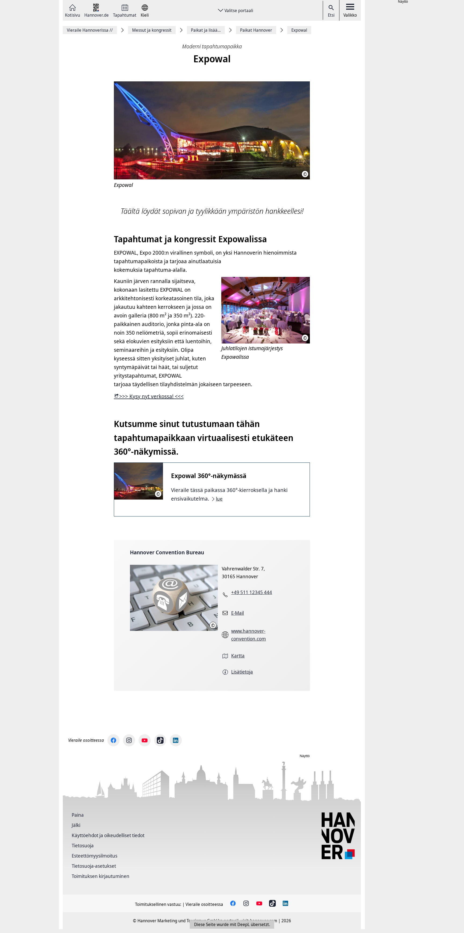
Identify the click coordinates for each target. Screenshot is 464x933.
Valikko (350, 15)
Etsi (331, 15)
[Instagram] (129, 740)
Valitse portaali (238, 10)
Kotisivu (72, 14)
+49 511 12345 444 (251, 592)
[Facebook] (113, 740)
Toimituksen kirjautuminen (100, 876)
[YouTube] (145, 740)
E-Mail (237, 613)
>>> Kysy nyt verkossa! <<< (151, 396)
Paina (78, 814)
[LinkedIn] (176, 740)
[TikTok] (160, 740)
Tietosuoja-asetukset (94, 865)
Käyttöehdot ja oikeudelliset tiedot (108, 835)
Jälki (76, 825)
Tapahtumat (124, 14)
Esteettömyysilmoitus (94, 855)
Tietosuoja (83, 845)
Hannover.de (96, 14)
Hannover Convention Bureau (167, 552)
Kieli (145, 14)
